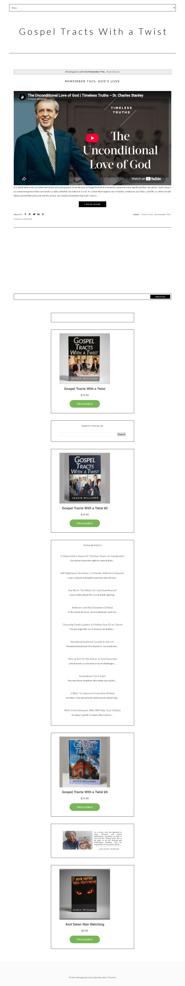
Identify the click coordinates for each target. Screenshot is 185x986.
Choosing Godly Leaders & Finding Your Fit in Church (92, 624)
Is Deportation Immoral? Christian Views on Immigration (93, 556)
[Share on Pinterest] (30, 214)
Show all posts (113, 71)
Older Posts (160, 297)
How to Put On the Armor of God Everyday (92, 659)
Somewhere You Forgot (92, 676)
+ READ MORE (92, 204)
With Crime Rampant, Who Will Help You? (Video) (92, 710)
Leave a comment (23, 219)
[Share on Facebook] (25, 214)
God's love (147, 214)
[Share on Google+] (43, 214)
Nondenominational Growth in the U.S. (92, 642)
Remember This (162, 214)
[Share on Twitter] (34, 214)
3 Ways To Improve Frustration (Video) (92, 693)
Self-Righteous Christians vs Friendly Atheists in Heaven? (92, 573)
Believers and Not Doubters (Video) (92, 607)
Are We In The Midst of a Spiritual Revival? (92, 590)
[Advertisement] (92, 264)
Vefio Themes (109, 977)
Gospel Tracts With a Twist (93, 31)
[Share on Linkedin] (38, 214)
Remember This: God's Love (92, 81)
